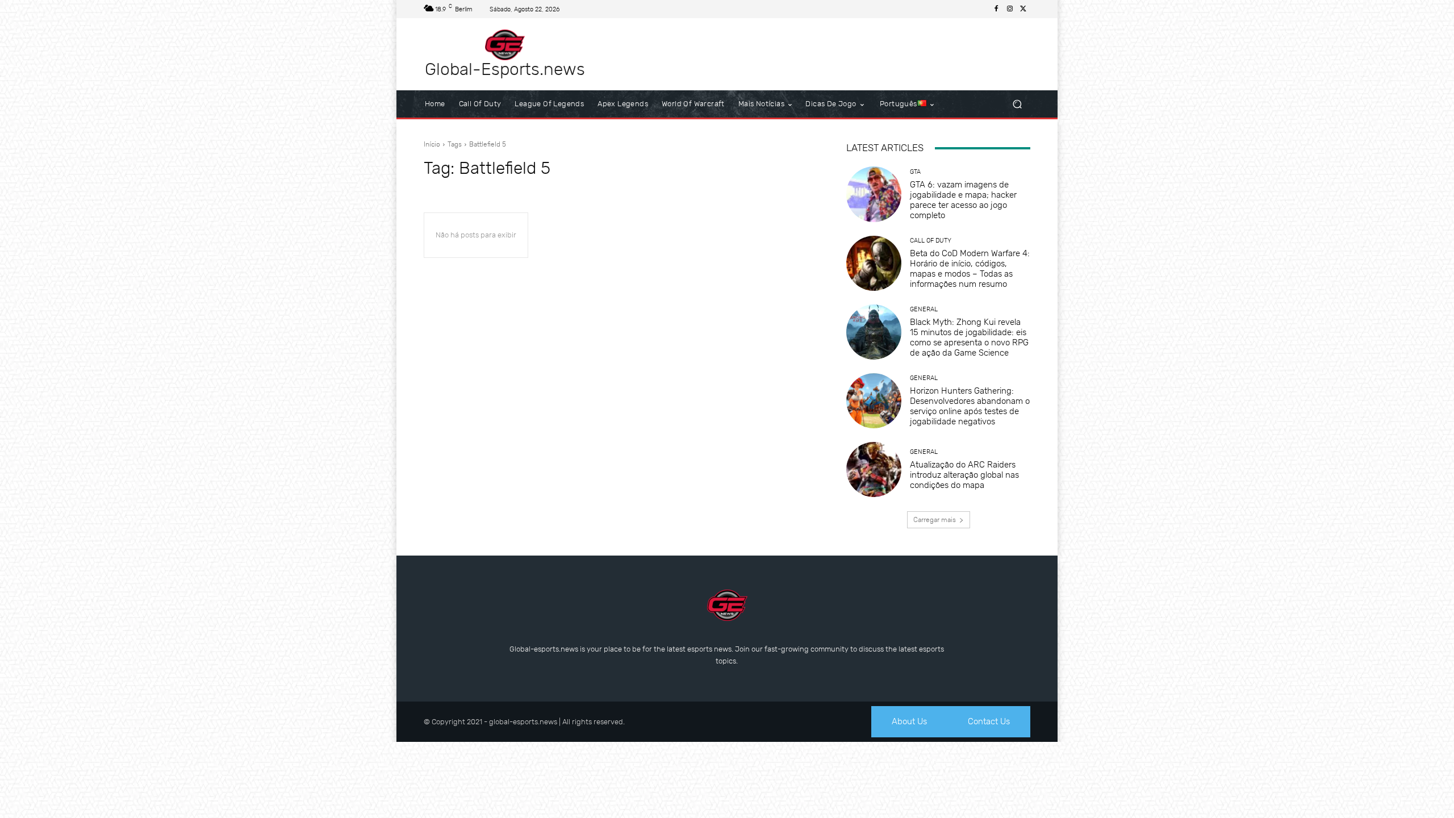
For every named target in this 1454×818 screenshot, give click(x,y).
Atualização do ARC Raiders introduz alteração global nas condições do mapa (964, 475)
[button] (1017, 104)
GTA (915, 172)
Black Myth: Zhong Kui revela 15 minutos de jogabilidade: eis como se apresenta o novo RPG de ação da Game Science (969, 337)
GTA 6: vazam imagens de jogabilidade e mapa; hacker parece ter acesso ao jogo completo (963, 200)
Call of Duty (930, 240)
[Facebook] (996, 9)
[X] (1023, 9)
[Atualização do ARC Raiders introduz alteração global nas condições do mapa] (873, 469)
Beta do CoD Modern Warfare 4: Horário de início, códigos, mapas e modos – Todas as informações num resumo (970, 268)
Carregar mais (934, 520)
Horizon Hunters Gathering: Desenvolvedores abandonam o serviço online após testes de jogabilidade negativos (970, 406)
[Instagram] (1010, 9)
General (924, 309)
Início (432, 144)
